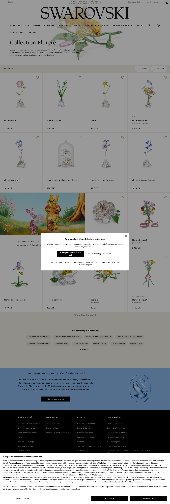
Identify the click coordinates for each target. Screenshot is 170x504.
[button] (126, 236)
